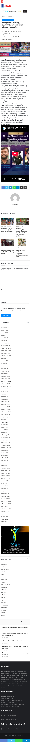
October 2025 (6, 353)
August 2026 (5, 327)
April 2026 (5, 338)
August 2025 (5, 358)
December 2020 (6, 501)
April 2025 (5, 368)
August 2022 (5, 450)
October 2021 (6, 475)
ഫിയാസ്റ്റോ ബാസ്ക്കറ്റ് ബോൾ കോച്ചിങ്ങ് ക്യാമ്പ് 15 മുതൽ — (6, 230)
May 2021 (5, 488)
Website (3, 302)
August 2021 (5, 480)
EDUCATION (11, 17)
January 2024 (6, 406)
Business (4, 564)
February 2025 (6, 373)
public (4, 600)
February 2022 (6, 465)
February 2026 (6, 343)
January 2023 (6, 437)
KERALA (4, 579)
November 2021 (6, 473)
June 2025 (5, 363)
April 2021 (5, 491)
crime (3, 566)
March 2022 (5, 463)
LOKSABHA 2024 (7, 584)
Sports (4, 602)
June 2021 (5, 486)
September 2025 (6, 355)
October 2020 (6, 506)
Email (3, 296)
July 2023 (5, 422)
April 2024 (5, 399)
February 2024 (6, 404)
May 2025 (5, 366)
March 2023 (5, 432)
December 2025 (6, 348)
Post (3, 597)
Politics (4, 595)
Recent (4, 622)
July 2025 (5, 361)
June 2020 (5, 516)
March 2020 (5, 521)
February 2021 (6, 496)
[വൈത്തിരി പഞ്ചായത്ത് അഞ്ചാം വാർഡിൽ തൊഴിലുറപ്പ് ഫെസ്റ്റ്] (7, 242)
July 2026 (5, 330)
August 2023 (5, 419)
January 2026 (6, 345)
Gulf (3, 572)
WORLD (4, 615)
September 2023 (6, 417)
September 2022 (6, 447)
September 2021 (6, 478)
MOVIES (4, 587)
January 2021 (6, 498)
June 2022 (5, 455)
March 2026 (5, 340)
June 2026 (5, 332)
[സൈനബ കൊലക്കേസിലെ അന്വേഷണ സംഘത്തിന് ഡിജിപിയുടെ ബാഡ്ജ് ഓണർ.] (22, 242)
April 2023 (5, 429)
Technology (5, 605)
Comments (24, 622)
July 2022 (5, 452)
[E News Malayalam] (6, 6)
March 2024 (5, 401)
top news (12, 20)
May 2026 (5, 335)
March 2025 (5, 371)
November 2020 (6, 503)
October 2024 (6, 384)
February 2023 (6, 435)
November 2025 (6, 350)
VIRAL (4, 612)
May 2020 (5, 519)
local (8, 20)
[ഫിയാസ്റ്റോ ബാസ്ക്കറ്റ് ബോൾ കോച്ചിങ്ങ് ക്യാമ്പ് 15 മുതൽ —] (7, 221)
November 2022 (6, 442)
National (4, 589)
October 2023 (6, 414)
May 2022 (5, 458)
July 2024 (5, 391)
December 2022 (6, 440)
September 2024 (6, 386)
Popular (14, 622)
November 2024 (6, 381)
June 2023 (5, 424)
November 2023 (6, 412)
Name (3, 289)
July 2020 (5, 514)
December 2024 (6, 378)
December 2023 (6, 409)
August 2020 (5, 511)
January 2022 (6, 468)
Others (4, 592)
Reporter (6, 36)
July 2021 (4, 483)
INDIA (3, 577)
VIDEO (4, 610)
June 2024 (5, 394)
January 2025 (6, 376)
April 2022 (5, 460)
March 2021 (5, 493)
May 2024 (5, 396)
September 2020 (6, 509)
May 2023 (5, 427)
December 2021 (6, 470)
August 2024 (5, 389)
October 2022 (6, 445)
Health (4, 574)
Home (5, 17)
